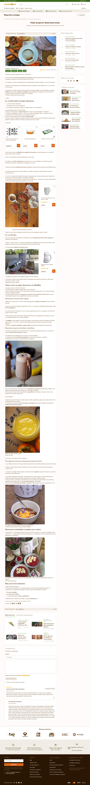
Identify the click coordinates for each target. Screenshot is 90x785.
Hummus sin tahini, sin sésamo (73, 46)
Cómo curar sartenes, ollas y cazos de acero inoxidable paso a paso (22, 637)
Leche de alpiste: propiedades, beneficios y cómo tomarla (22, 623)
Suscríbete (14, 764)
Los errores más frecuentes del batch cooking (75, 106)
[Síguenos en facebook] (68, 81)
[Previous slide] (7, 137)
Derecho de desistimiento (36, 776)
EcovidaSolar (6, 19)
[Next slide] (54, 137)
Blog (31, 760)
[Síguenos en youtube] (77, 81)
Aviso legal (32, 767)
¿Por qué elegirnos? (34, 765)
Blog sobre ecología (12, 15)
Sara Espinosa (22, 33)
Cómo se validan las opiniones (56, 772)
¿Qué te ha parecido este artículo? (13, 675)
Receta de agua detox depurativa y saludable (76, 120)
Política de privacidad (35, 774)
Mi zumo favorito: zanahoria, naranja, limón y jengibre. (74, 67)
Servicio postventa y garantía (56, 765)
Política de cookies (34, 772)
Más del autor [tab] (10, 615)
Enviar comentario (11, 678)
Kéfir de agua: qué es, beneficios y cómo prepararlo (48, 637)
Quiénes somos (33, 762)
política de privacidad (19, 682)
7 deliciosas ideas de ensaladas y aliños (75, 113)
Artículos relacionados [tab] (25, 615)
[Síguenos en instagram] (70, 81)
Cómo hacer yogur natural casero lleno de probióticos (73, 39)
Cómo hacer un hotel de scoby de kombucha (75, 92)
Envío (50, 760)
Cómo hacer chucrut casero (72, 53)
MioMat (9, 320)
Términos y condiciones (35, 769)
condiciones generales (14, 772)
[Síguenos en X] (74, 81)
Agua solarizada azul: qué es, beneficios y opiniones (48, 625)
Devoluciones (52, 767)
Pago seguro (52, 762)
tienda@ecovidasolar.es (74, 762)
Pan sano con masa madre (72, 60)
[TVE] (11, 734)
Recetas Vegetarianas (23, 19)
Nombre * (7, 654)
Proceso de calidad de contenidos (57, 774)
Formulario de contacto (74, 760)
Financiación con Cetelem (55, 769)
